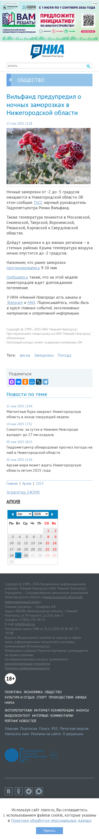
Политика (13, 692)
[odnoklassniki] (20, 793)
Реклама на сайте (46, 733)
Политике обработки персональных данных (51, 820)
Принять (49, 830)
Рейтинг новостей (20, 721)
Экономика (33, 692)
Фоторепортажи (18, 710)
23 (54, 549)
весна (25, 355)
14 (40, 543)
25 (19, 555)
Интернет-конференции (54, 710)
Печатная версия (74, 728)
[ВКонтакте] (18, 382)
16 (54, 543)
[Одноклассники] (25, 382)
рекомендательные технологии (27, 663)
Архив (26, 483)
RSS (54, 728)
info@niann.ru (25, 624)
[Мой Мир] (32, 382)
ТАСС (38, 202)
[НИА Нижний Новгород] (47, 57)
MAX (31, 302)
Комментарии (61, 715)
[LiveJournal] (39, 382)
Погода (64, 355)
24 (12, 555)
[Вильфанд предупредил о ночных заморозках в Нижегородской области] (49, 156)
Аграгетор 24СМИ (23, 492)
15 (47, 543)
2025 (39, 483)
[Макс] (40, 793)
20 (33, 549)
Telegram (14, 302)
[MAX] (12, 382)
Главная (12, 483)
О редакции (73, 733)
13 (33, 543)
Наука (9, 702)
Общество (53, 692)
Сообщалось (17, 277)
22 (47, 549)
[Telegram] (45, 382)
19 (26, 549)
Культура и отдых (20, 697)
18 (19, 549)
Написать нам (17, 733)
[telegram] (30, 793)
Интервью (40, 715)
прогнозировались (23, 267)
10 (12, 543)
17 (12, 549)
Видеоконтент (17, 715)
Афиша (81, 697)
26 (26, 555)
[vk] (10, 793)
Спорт (42, 697)
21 (40, 549)
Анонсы (82, 710)
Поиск (44, 728)
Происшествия (61, 697)
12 (26, 543)
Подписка (28, 728)
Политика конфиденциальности (27, 668)
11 (19, 543)
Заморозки (44, 355)
